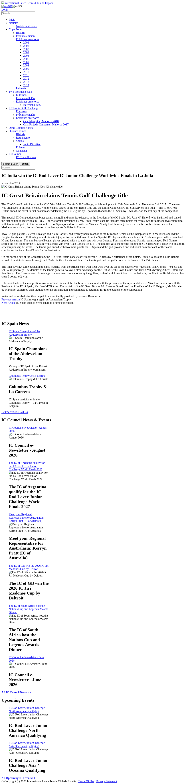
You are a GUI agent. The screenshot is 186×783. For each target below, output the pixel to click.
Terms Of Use (86, 781)
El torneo (21, 95)
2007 (26, 62)
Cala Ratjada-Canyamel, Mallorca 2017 (46, 124)
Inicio (12, 19)
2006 (26, 58)
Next (20, 412)
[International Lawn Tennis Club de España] (27, 3)
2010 (26, 72)
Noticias (13, 22)
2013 (26, 81)
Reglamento (23, 137)
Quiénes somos (17, 131)
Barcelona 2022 (32, 104)
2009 (26, 68)
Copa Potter (15, 29)
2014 (26, 85)
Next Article (8, 302)
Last (25, 412)
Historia (20, 32)
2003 (26, 49)
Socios (20, 140)
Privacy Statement (106, 781)
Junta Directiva (32, 144)
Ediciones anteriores (27, 39)
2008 (26, 65)
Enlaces (20, 147)
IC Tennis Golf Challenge (23, 108)
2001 (26, 42)
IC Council (15, 154)
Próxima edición (25, 36)
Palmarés (21, 88)
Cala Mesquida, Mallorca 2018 (41, 121)
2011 (26, 75)
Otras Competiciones (21, 127)
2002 (26, 45)
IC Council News (26, 157)
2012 (26, 78)
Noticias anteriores (26, 26)
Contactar (21, 150)
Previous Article (10, 299)
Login (4, 9)
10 (16, 412)
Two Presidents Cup (20, 91)
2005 (26, 55)
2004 (26, 52)
